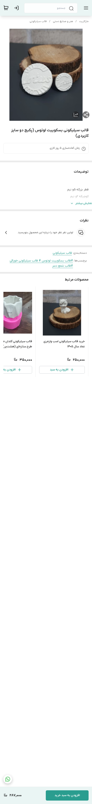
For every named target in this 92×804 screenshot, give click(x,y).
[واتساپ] (7, 779)
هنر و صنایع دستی (63, 21)
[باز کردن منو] (85, 7)
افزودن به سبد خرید (67, 795)
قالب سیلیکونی (38, 21)
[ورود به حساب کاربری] (17, 7)
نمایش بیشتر (83, 203)
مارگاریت (84, 21)
